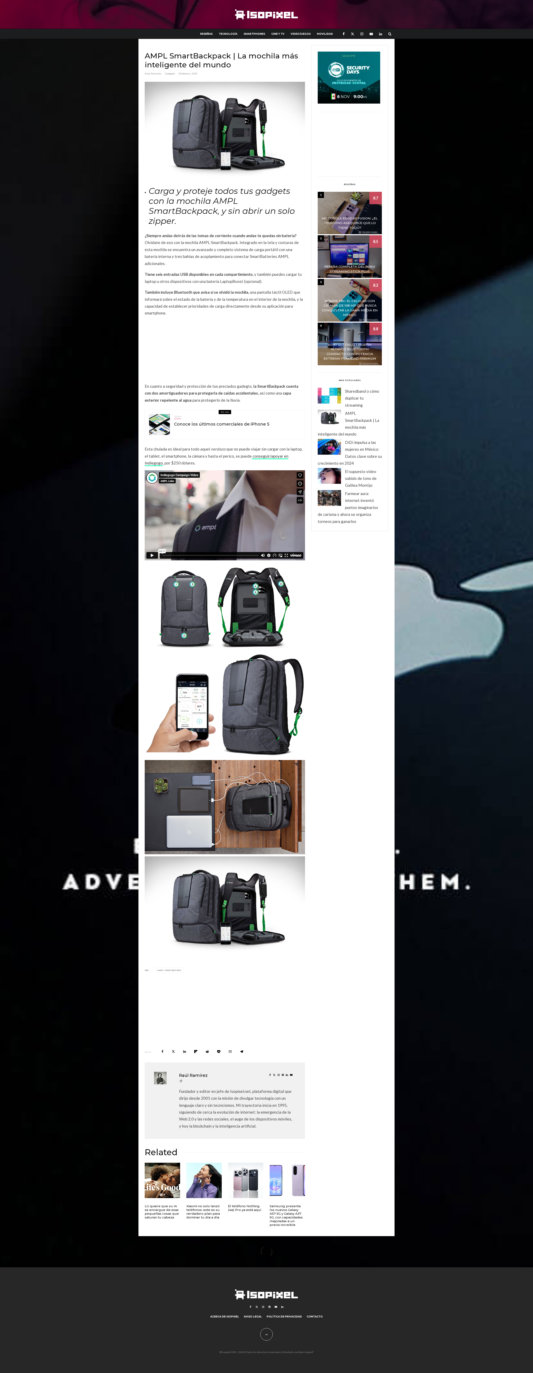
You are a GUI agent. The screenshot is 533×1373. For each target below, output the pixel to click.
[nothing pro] (245, 1180)
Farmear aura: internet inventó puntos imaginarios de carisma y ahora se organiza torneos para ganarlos (348, 507)
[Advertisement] (225, 350)
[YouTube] (371, 34)
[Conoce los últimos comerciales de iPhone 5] (159, 424)
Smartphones (254, 33)
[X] (352, 34)
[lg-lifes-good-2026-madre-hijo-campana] (162, 1180)
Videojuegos (301, 33)
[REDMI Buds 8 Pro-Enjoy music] (204, 1180)
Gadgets (170, 73)
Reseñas (206, 33)
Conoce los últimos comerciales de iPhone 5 (221, 424)
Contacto (315, 1316)
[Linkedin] (380, 34)
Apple (177, 416)
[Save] (218, 1051)
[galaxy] (287, 1180)
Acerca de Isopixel (224, 1316)
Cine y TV (277, 33)
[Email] (230, 1051)
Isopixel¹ (309, 1352)
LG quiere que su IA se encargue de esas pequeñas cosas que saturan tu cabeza (162, 1211)
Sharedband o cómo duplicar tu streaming (362, 398)
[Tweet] (173, 1051)
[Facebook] (344, 34)
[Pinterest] (269, 1307)
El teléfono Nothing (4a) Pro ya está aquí (244, 1208)
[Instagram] (361, 34)
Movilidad (325, 33)
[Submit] (207, 1051)
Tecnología (228, 33)
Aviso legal (253, 1316)
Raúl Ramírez (153, 73)
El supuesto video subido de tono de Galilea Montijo (361, 478)
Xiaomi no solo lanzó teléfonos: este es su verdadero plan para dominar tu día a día (203, 1211)
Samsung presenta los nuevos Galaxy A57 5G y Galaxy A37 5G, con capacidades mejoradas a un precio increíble (286, 1215)
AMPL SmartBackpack (170, 970)
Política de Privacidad (284, 1316)
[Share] (162, 1051)
